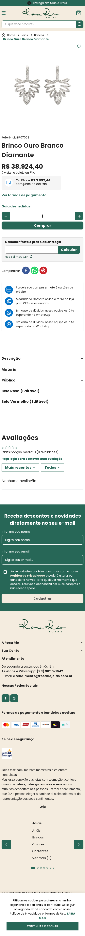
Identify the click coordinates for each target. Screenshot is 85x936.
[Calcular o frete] (69, 250)
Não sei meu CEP (16, 257)
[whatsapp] (35, 270)
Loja (43, 807)
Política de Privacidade (27, 576)
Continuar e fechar (42, 926)
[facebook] (26, 270)
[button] (24, 195)
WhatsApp (43, 315)
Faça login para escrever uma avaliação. (32, 458)
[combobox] (42, 24)
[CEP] (31, 247)
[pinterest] (43, 270)
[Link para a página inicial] (9, 35)
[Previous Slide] (6, 844)
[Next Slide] (78, 844)
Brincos (39, 35)
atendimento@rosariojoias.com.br (42, 676)
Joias (24, 35)
